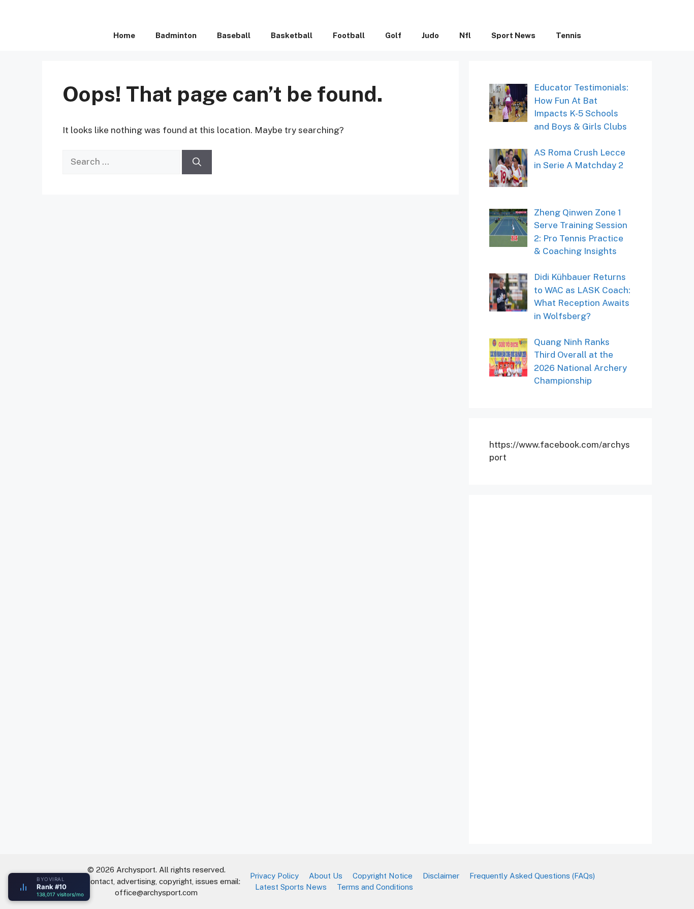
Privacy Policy (274, 875)
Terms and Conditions (375, 887)
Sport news (513, 35)
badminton (176, 35)
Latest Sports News (291, 887)
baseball (233, 35)
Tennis (568, 35)
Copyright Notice (383, 875)
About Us (325, 875)
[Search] (197, 162)
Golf (393, 35)
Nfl (465, 35)
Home (124, 35)
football (349, 35)
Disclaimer (441, 875)
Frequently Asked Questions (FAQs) (532, 875)
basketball (291, 35)
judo (430, 35)
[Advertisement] (565, 667)
